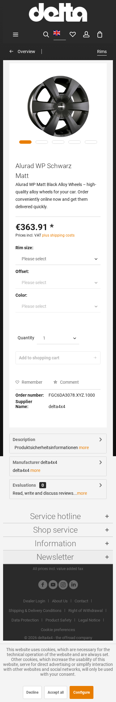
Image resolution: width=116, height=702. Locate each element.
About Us (60, 601)
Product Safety (58, 620)
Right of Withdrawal (85, 610)
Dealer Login (34, 601)
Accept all (56, 692)
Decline (32, 692)
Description (24, 439)
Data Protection (25, 620)
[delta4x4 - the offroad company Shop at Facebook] (42, 586)
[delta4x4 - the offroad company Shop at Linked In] (73, 586)
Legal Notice (89, 620)
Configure (81, 692)
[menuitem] (15, 34)
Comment (69, 382)
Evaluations (24, 485)
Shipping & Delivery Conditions (35, 610)
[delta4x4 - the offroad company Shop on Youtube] (53, 586)
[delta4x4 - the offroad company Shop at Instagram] (63, 586)
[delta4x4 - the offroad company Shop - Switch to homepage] (58, 12)
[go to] (25, 142)
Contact (81, 601)
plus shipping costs (58, 235)
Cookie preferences (58, 629)
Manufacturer (26, 462)
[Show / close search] (46, 34)
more (84, 447)
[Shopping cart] (100, 34)
